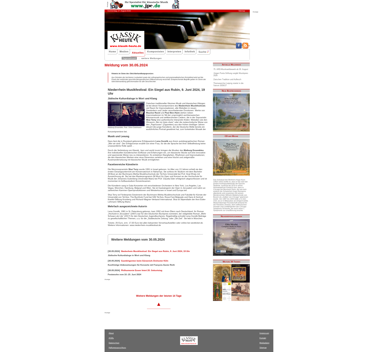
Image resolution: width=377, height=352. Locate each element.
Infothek (190, 51)
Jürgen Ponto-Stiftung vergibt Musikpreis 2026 (230, 74)
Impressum (264, 333)
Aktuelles (138, 53)
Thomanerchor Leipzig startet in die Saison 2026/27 (228, 84)
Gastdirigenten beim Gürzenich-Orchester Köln (144, 261)
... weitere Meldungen (150, 58)
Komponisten (155, 51)
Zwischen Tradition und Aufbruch (227, 79)
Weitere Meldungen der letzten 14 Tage (158, 295)
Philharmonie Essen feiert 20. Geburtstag (141, 270)
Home (112, 51)
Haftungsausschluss (117, 348)
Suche (203, 52)
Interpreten (174, 51)
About (111, 333)
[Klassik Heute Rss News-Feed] (245, 48)
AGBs (111, 338)
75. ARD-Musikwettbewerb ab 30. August (230, 69)
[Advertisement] (139, 286)
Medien (124, 51)
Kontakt (262, 338)
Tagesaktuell (129, 58)
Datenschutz (114, 343)
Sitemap (241, 11)
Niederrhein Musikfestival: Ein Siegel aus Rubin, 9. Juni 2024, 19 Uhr (155, 251)
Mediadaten (264, 343)
